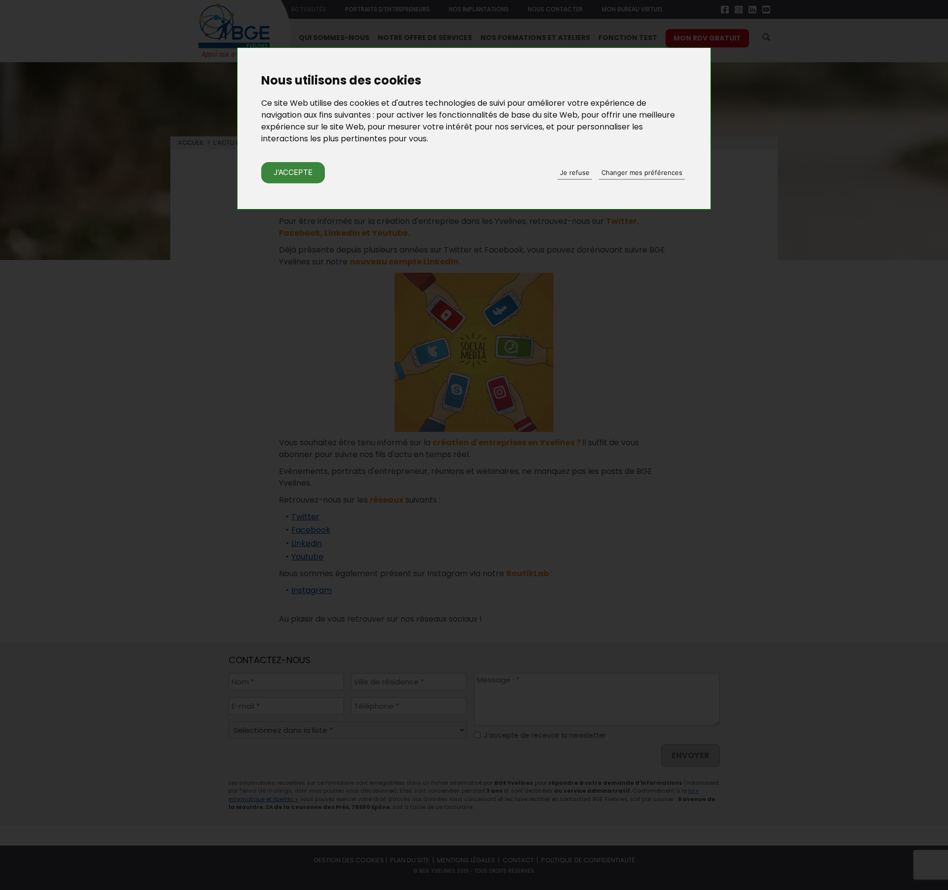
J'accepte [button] (293, 172)
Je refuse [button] (575, 172)
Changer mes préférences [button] (641, 172)
